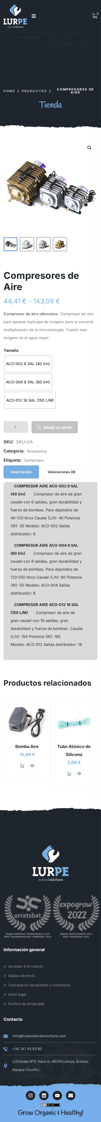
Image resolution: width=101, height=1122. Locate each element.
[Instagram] (30, 1095)
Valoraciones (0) (61, 472)
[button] (89, 148)
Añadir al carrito (58, 427)
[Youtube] (57, 1095)
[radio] (28, 363)
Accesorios (37, 451)
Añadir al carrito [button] (22, 765)
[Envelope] (70, 1095)
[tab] (21, 472)
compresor (34, 460)
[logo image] (15, 16)
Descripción (21, 472)
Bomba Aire (27, 746)
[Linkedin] (44, 1095)
